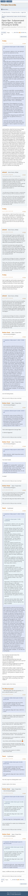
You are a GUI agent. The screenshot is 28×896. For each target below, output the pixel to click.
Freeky (4, 41)
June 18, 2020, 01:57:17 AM (7, 446)
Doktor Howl (6, 332)
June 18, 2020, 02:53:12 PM (7, 838)
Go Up (2, 879)
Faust (4, 508)
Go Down (3, 32)
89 (23, 32)
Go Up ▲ (19, 892)
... (13, 32)
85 (16, 32)
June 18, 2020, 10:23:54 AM (7, 758)
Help (8, 892)
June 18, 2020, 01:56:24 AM (7, 407)
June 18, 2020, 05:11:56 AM (7, 510)
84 (14, 32)
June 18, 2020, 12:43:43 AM (7, 174)
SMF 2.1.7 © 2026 (10, 894)
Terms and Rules (13, 892)
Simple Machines (17, 894)
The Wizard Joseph (8, 689)
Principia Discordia (8, 5)
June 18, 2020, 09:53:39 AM (7, 694)
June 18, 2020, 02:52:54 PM (7, 793)
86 (18, 32)
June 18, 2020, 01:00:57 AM (7, 211)
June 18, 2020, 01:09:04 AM (7, 277)
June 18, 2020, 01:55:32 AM (7, 336)
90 (25, 32)
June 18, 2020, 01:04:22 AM (7, 232)
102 (2, 34)
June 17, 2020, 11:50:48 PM (7, 43)
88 (22, 32)
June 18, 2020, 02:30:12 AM (7, 489)
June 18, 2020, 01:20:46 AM (7, 298)
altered (4, 172)
